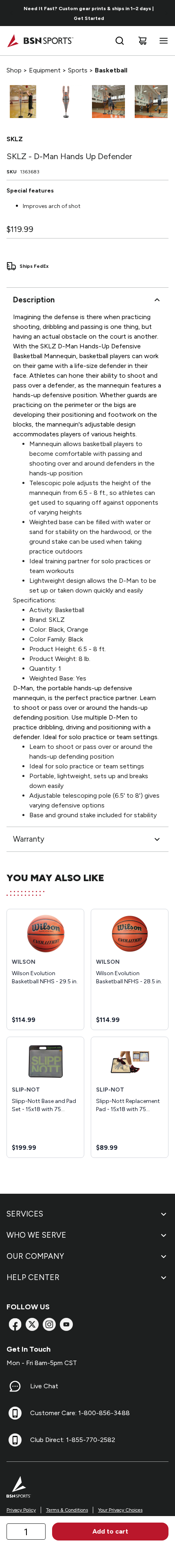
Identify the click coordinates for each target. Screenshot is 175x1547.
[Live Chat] (15, 1386)
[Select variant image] (23, 101)
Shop (14, 70)
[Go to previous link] (11, 13)
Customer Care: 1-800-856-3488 (80, 1413)
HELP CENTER (33, 1277)
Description (34, 299)
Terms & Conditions (67, 1510)
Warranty (28, 839)
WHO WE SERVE (36, 1235)
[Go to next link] (166, 13)
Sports (78, 70)
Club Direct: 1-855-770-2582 (72, 1440)
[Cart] (142, 41)
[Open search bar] (119, 41)
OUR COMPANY (35, 1256)
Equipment (45, 70)
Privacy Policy (21, 1510)
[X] (32, 1324)
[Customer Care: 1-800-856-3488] (15, 1413)
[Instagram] (49, 1324)
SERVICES (25, 1214)
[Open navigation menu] (161, 41)
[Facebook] (15, 1324)
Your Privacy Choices (120, 1510)
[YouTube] (66, 1324)
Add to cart (110, 1531)
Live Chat (44, 1386)
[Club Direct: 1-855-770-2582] (15, 1440)
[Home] (40, 40)
